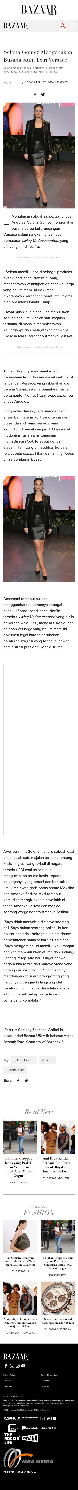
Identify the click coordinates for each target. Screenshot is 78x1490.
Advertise (45, 1386)
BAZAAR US (32, 82)
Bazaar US (32, 1036)
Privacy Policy (9, 1375)
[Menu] (72, 25)
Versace (47, 1060)
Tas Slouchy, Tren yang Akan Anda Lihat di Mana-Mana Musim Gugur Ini (20, 1261)
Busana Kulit (15, 1070)
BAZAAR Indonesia (58, 1178)
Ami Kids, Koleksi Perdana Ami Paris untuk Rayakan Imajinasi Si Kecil (56, 1165)
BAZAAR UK (20, 1182)
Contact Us (45, 1381)
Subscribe (7, 1386)
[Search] (63, 25)
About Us (7, 1381)
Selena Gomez (24, 1060)
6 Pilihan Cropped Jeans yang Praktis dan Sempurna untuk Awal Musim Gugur (19, 1167)
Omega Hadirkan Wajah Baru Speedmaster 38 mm (58, 1321)
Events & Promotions (49, 1375)
